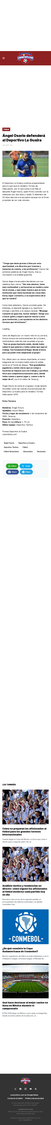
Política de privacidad (34, 1098)
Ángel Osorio (9, 443)
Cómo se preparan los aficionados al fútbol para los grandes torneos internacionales (24, 831)
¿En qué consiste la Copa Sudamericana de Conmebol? (20, 950)
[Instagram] (25, 1089)
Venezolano (28, 451)
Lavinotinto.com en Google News (24, 1095)
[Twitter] (15, 1089)
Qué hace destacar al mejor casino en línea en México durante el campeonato (25, 1005)
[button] (3, 58)
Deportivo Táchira (11, 447)
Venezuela (41, 451)
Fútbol (6, 129)
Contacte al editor (15, 1098)
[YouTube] (30, 1089)
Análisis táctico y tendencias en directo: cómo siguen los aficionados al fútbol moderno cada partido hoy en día (24, 890)
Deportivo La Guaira (27, 443)
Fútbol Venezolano (11, 451)
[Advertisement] (25, 25)
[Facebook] (20, 1089)
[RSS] (36, 1089)
